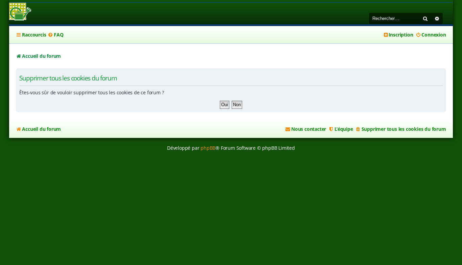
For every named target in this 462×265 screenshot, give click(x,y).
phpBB (208, 148)
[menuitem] (55, 34)
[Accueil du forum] (20, 12)
